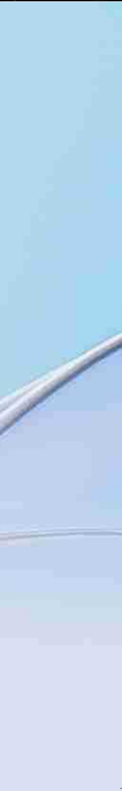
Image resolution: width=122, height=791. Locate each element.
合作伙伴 (99, 0)
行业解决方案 (97, 0)
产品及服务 (94, 0)
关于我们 (103, 0)
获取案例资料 (15, 401)
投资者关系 (101, 0)
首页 (92, 0)
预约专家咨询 (20, 401)
